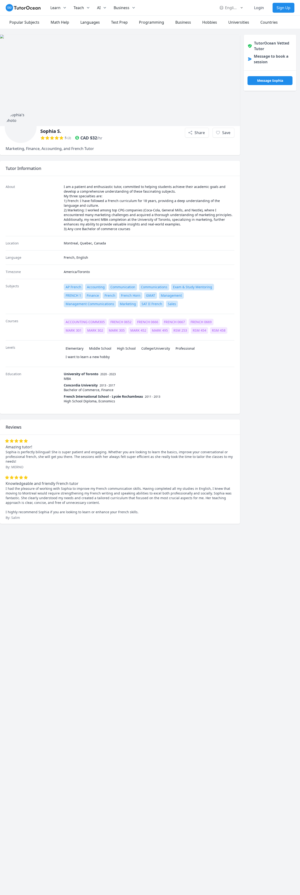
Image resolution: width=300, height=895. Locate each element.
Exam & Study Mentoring (192, 287)
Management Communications (90, 304)
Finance (93, 295)
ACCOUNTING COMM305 (85, 322)
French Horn (130, 295)
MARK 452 (138, 330)
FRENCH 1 (73, 295)
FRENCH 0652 (120, 322)
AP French (73, 287)
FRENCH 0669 (201, 322)
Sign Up (283, 7)
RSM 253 (180, 330)
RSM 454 (199, 330)
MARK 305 (117, 330)
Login (259, 7)
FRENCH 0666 (147, 322)
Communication (122, 287)
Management (171, 295)
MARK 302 (95, 330)
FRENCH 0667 (174, 322)
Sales (172, 304)
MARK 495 (160, 330)
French (110, 295)
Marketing (128, 304)
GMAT (150, 295)
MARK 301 (74, 330)
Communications (154, 287)
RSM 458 (218, 330)
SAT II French (152, 304)
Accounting (96, 287)
